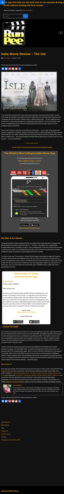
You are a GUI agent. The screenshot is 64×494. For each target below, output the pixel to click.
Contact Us (4, 431)
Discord (16, 381)
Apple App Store (21, 312)
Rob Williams (7, 58)
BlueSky (21, 381)
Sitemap (3, 437)
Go (26, 16)
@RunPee (9, 381)
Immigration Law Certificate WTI (10, 440)
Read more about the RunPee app (29, 228)
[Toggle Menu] (2, 2)
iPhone (24, 10)
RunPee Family (5, 434)
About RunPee (5, 422)
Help (2, 428)
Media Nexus (5, 425)
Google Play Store (31, 312)
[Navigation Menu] (61, 32)
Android (30, 10)
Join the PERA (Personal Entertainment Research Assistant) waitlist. (32, 147)
